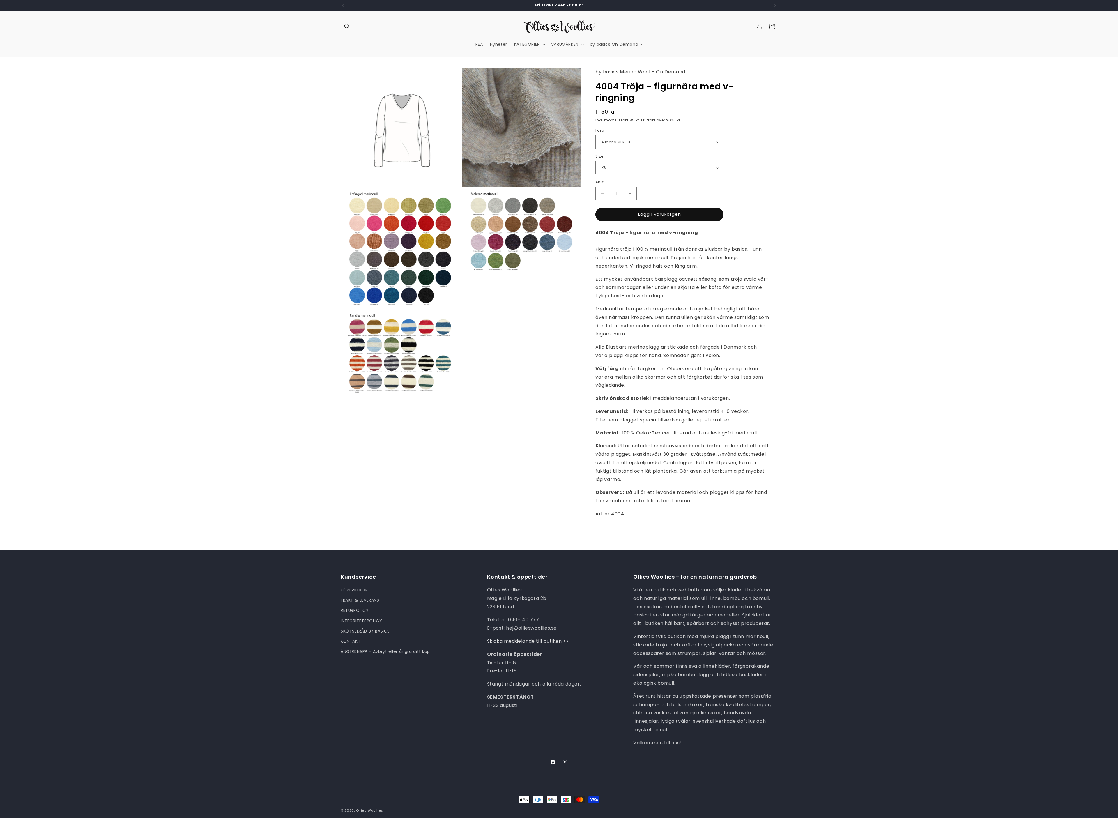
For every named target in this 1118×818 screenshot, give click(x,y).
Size (599, 156)
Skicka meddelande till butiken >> (528, 641)
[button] (347, 26)
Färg (599, 130)
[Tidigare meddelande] (342, 5)
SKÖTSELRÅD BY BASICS (365, 631)
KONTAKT (350, 641)
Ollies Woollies (369, 810)
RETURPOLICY (355, 610)
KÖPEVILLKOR (354, 590)
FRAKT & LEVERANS (360, 600)
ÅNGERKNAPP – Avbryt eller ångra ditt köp (385, 651)
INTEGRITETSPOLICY (361, 621)
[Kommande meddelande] (775, 5)
